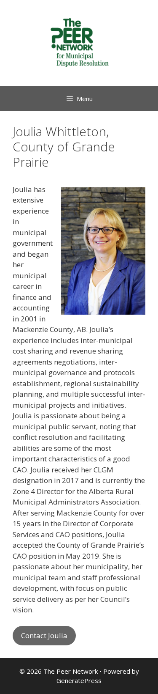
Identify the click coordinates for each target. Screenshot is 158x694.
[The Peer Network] (79, 42)
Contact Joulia (44, 635)
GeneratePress (79, 680)
